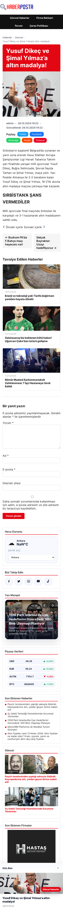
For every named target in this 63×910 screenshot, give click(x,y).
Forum (19, 25)
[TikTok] (48, 582)
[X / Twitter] (19, 582)
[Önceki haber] (45, 605)
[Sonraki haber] (52, 605)
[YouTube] (38, 582)
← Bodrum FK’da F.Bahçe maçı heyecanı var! (16, 241)
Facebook (37, 134)
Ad (6, 455)
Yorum (8, 423)
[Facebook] (9, 582)
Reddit (27, 140)
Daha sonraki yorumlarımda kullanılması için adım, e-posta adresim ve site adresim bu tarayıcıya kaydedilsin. (31, 505)
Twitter (22, 134)
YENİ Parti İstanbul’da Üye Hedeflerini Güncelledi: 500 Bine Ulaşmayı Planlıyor (29, 721)
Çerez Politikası (39, 25)
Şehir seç (14, 550)
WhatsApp (13, 140)
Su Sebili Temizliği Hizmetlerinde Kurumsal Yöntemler (30, 715)
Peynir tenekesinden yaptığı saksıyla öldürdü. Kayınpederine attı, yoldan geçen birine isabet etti (33, 707)
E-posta (9, 469)
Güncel (19, 37)
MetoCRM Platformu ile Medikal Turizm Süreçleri (29, 728)
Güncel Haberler (19, 17)
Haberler (7, 37)
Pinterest (40, 140)
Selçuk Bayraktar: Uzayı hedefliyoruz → (46, 243)
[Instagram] (28, 582)
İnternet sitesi (11, 483)
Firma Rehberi (44, 17)
